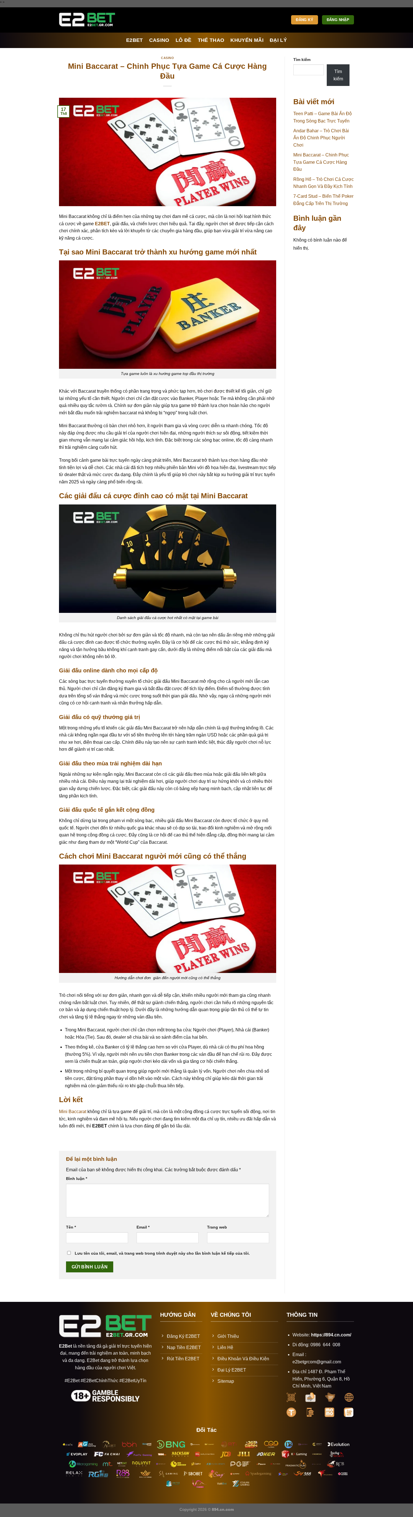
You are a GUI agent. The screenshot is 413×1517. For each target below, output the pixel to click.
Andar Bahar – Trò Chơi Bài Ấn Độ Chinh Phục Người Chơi (321, 137)
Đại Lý (278, 40)
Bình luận (76, 1178)
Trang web (217, 1227)
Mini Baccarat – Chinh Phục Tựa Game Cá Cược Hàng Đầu (321, 162)
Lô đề (184, 40)
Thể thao (211, 40)
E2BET (134, 40)
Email (143, 1227)
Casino (159, 40)
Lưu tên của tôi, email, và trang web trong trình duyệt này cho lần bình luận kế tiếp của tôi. (162, 1253)
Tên (71, 1227)
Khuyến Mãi (247, 40)
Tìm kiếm (301, 59)
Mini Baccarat (72, 1111)
